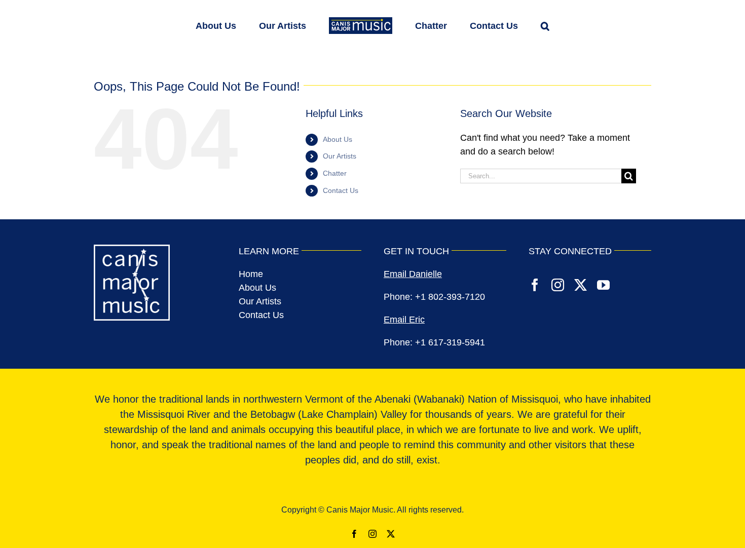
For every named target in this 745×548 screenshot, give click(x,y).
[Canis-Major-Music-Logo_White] (132, 249)
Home (251, 274)
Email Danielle (413, 274)
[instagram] (557, 285)
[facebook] (535, 285)
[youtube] (603, 285)
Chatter (335, 173)
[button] (513, 25)
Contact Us (340, 190)
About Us (337, 139)
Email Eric (404, 320)
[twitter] (580, 285)
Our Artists (339, 156)
